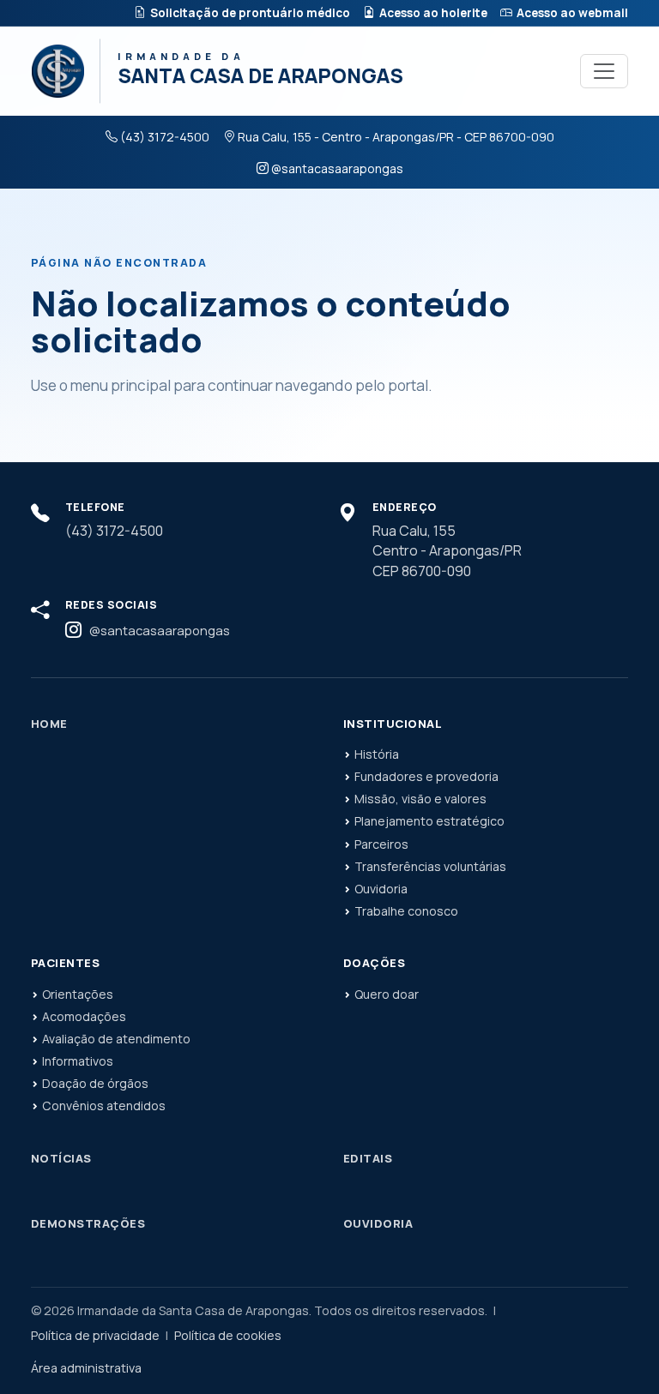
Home (49, 723)
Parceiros (381, 844)
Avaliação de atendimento (116, 1038)
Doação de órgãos (95, 1083)
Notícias (61, 1158)
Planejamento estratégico (429, 821)
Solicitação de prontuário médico (250, 13)
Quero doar (386, 994)
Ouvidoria (381, 888)
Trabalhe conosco (406, 911)
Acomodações (84, 1016)
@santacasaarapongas (337, 168)
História (376, 754)
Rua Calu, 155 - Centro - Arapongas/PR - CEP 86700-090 (396, 137)
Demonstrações (88, 1223)
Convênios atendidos (104, 1105)
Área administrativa (86, 1368)
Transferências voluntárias (430, 866)
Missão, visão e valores (420, 798)
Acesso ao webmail (572, 13)
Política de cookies (227, 1335)
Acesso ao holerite (433, 13)
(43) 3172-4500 (164, 137)
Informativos (77, 1061)
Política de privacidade (95, 1335)
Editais (367, 1158)
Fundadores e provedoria (426, 776)
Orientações (77, 994)
